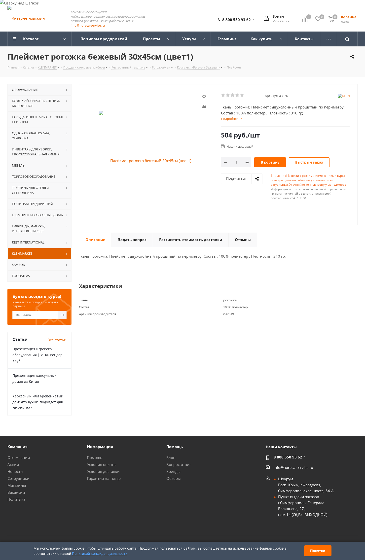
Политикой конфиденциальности (99, 553)
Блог (170, 457)
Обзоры (173, 478)
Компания (17, 446)
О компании (18, 457)
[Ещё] (328, 39)
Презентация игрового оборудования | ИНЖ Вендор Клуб (37, 355)
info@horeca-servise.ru (88, 25)
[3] (232, 95)
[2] (228, 95)
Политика (16, 499)
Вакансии (16, 492)
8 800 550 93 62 (236, 19)
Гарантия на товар (104, 478)
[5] (242, 95)
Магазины (16, 485)
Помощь (94, 457)
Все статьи (57, 339)
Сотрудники (18, 478)
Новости (15, 471)
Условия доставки (103, 471)
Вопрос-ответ (178, 464)
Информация (100, 446)
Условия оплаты (101, 464)
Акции (13, 464)
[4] (237, 95)
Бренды (173, 471)
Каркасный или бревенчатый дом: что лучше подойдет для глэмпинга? (37, 402)
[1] (223, 95)
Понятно (317, 551)
